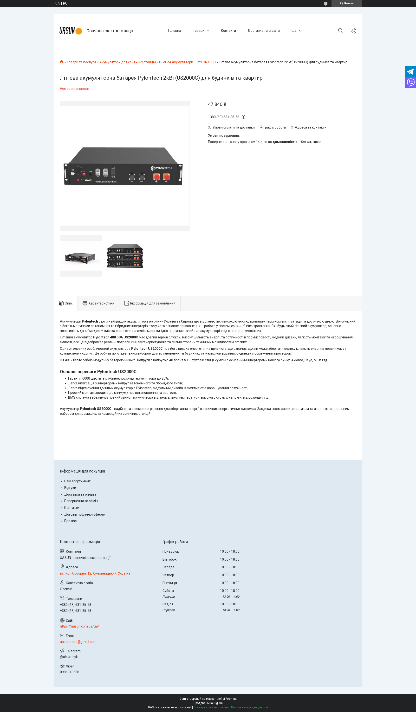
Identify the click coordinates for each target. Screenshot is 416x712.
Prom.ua (231, 698)
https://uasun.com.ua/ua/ (79, 626)
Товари (198, 30)
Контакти (228, 30)
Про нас (70, 521)
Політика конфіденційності (249, 707)
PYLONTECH (206, 62)
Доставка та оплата (264, 30)
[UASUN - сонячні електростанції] (71, 31)
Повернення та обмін (81, 501)
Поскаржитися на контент (211, 707)
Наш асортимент (77, 481)
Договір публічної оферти (84, 514)
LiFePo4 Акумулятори (176, 62)
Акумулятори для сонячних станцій (127, 62)
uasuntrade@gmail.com (78, 642)
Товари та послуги (81, 62)
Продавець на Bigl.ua (208, 703)
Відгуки (70, 488)
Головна (174, 30)
